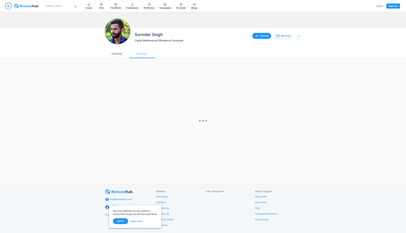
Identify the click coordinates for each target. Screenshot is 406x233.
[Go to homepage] (26, 6)
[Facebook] (107, 207)
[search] (61, 6)
